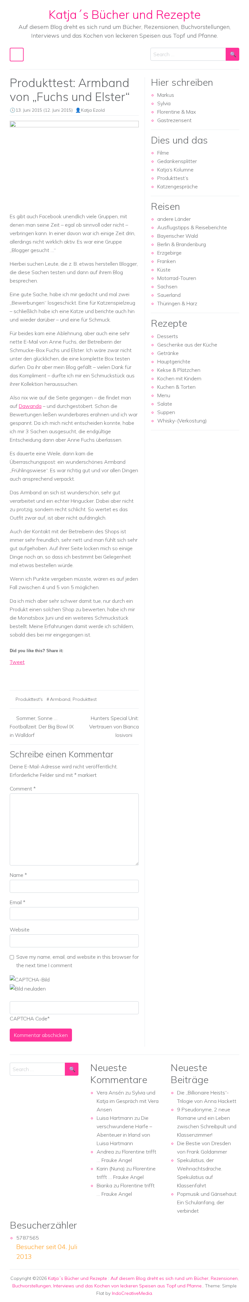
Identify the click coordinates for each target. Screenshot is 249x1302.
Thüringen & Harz (177, 303)
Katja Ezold (93, 110)
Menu (163, 395)
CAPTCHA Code (28, 1018)
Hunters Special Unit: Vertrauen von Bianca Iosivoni (114, 726)
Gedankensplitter (177, 161)
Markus (165, 95)
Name (18, 875)
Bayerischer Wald (177, 236)
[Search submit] (232, 54)
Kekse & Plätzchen (178, 370)
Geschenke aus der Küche (187, 344)
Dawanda (30, 406)
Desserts (167, 336)
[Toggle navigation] (17, 54)
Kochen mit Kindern (179, 378)
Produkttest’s (172, 178)
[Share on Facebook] (15, 673)
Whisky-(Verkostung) (182, 420)
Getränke (168, 353)
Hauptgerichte (173, 361)
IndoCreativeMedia (132, 1293)
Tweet (17, 662)
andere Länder (174, 219)
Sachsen (167, 286)
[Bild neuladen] (28, 988)
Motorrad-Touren (176, 278)
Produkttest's (29, 699)
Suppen (166, 412)
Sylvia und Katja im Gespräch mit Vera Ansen (128, 1101)
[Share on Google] (27, 673)
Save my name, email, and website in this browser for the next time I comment (77, 961)
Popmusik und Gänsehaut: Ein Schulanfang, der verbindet (207, 1202)
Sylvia (164, 103)
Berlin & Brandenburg (181, 244)
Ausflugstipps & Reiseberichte (192, 227)
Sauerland (169, 295)
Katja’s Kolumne (175, 169)
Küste (164, 269)
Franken (166, 261)
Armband (60, 699)
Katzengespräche (177, 186)
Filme (163, 152)
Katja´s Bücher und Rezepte (125, 14)
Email (17, 902)
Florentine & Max (176, 111)
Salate (164, 403)
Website (20, 929)
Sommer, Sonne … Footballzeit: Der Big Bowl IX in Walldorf (42, 726)
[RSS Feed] (39, 673)
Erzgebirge (169, 252)
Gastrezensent (174, 120)
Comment (23, 788)
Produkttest (85, 699)
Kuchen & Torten (176, 387)
